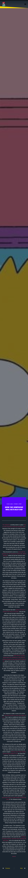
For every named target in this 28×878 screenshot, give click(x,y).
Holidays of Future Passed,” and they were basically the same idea (14, 838)
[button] (25, 4)
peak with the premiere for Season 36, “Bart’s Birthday (14, 553)
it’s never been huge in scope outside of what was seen (14, 797)
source (14, 856)
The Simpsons (6, 524)
